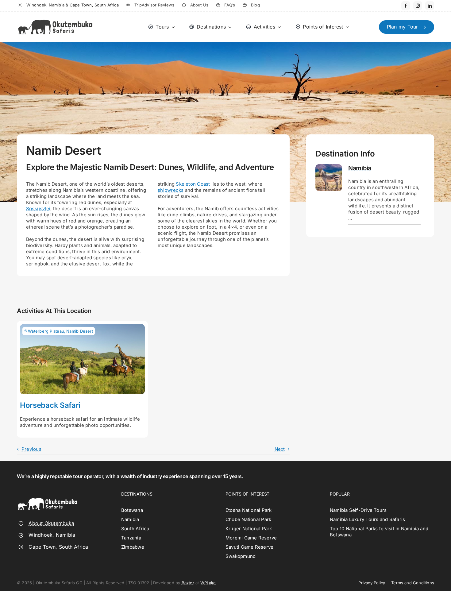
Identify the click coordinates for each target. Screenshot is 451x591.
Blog (255, 4)
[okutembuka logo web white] (47, 494)
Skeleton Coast (193, 184)
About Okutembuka (51, 523)
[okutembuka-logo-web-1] (55, 17)
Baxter (188, 582)
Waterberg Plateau (46, 331)
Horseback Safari (50, 405)
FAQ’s (229, 4)
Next (280, 449)
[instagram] (417, 5)
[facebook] (405, 5)
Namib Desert (79, 331)
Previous (31, 449)
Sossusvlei (38, 208)
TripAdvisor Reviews (154, 4)
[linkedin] (429, 5)
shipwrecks (170, 190)
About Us (199, 4)
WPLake (208, 582)
